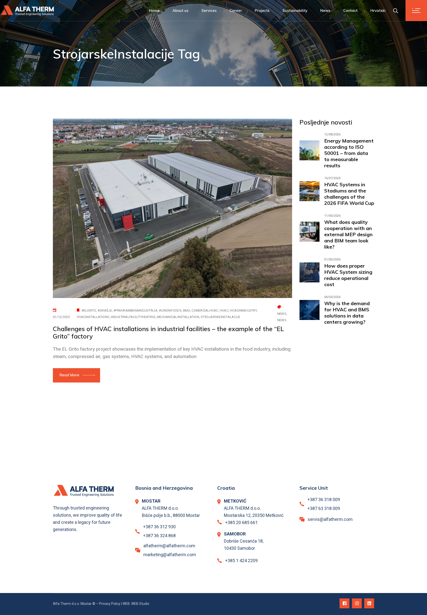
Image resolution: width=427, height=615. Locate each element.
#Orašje (105, 310)
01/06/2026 (332, 259)
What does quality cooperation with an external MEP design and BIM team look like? (348, 234)
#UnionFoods (170, 310)
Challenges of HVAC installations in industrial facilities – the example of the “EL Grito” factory (168, 332)
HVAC (224, 310)
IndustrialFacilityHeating (133, 317)
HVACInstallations (93, 317)
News (281, 314)
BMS (186, 310)
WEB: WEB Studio (136, 604)
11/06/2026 (332, 215)
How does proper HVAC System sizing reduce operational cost (348, 275)
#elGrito (89, 310)
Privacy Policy (109, 604)
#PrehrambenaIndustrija (135, 310)
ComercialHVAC (205, 310)
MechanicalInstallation (178, 317)
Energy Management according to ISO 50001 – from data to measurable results (349, 153)
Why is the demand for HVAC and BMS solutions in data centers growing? (347, 312)
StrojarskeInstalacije (220, 317)
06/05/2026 (332, 297)
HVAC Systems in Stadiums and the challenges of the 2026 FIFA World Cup (349, 193)
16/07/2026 (332, 178)
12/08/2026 (332, 134)
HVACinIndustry (243, 310)
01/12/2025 (61, 317)
